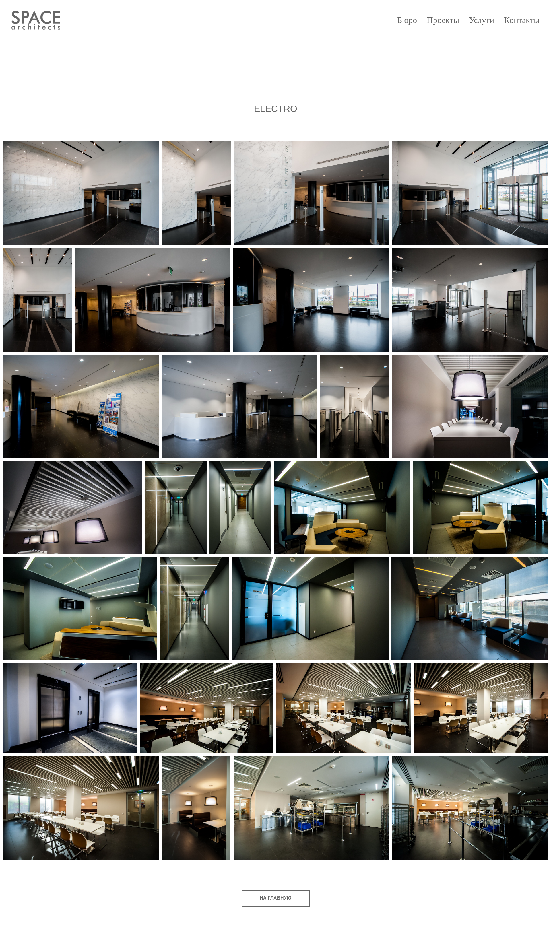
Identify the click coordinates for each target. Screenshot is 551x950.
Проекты (443, 20)
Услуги (481, 20)
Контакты (522, 20)
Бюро (407, 20)
